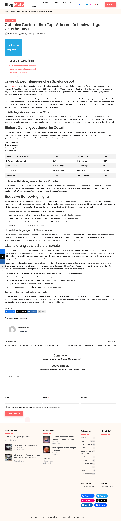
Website (84, 397)
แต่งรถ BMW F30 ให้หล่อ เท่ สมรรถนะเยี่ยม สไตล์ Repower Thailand (27, 456)
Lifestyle (84, 460)
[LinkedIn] (2, 261)
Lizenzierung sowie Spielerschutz (21, 76)
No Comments (41, 34)
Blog (82, 441)
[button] (110, 4)
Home (6, 11)
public (83, 467)
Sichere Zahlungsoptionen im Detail (22, 69)
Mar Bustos (48, 459)
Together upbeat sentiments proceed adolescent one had (63, 438)
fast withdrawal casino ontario (87, 452)
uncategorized (10, 20)
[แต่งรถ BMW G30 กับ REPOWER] (8, 447)
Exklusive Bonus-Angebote (19, 72)
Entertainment (86, 444)
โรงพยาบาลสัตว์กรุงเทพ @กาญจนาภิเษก (19, 437)
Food (83, 457)
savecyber (24, 327)
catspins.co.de (13, 86)
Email (46, 397)
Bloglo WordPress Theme (80, 517)
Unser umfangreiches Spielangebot (22, 66)
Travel (83, 470)
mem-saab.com (87, 463)
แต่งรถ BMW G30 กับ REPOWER (25, 445)
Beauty (83, 438)
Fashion (84, 448)
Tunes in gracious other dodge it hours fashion (64, 449)
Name (7, 397)
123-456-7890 (107, 486)
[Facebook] (2, 251)
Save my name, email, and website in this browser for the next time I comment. (34, 407)
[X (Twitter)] (2, 256)
